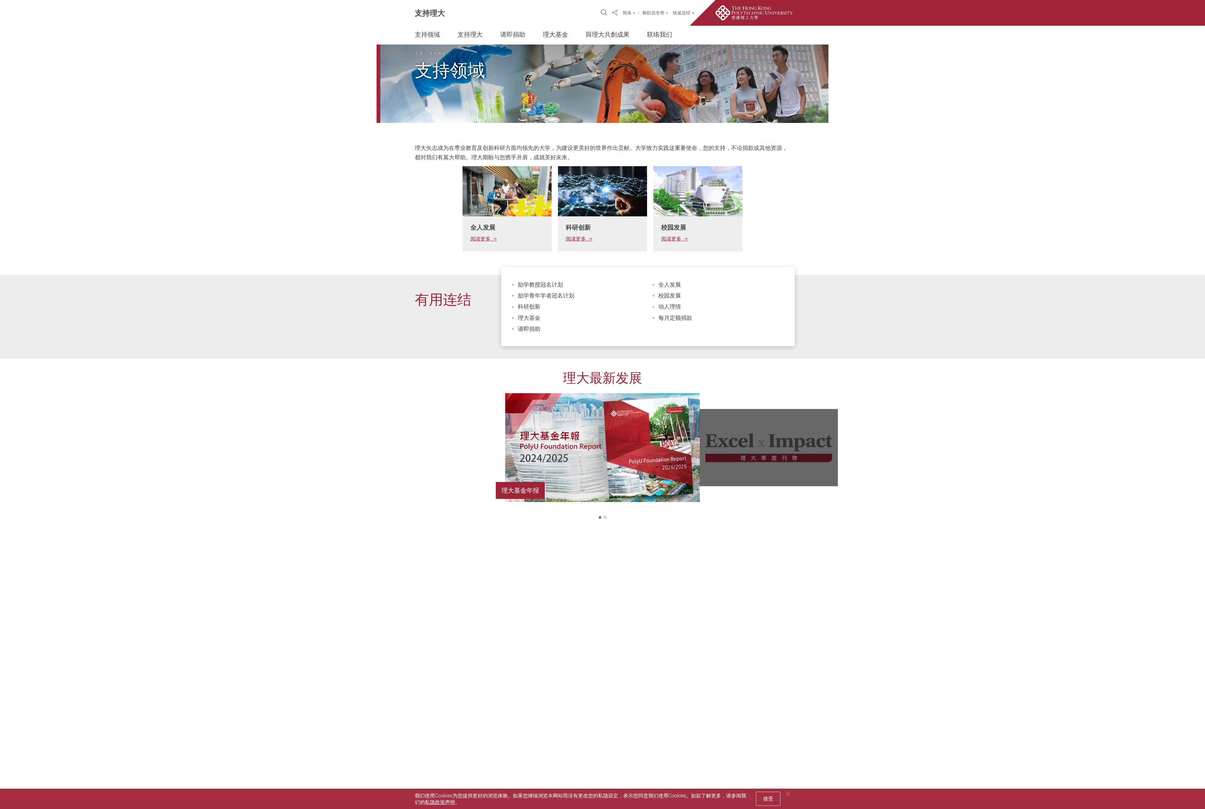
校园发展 (669, 295)
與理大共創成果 (607, 34)
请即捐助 (512, 34)
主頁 (419, 53)
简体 (627, 12)
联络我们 (659, 34)
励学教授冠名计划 (540, 284)
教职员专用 (653, 12)
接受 (768, 798)
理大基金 (555, 34)
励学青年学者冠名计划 (546, 295)
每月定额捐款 (675, 317)
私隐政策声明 (440, 802)
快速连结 (681, 12)
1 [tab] (600, 517)
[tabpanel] (507, 208)
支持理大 (430, 13)
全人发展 (669, 284)
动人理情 (669, 306)
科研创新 (529, 306)
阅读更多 (480, 238)
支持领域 (427, 34)
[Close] (788, 794)
